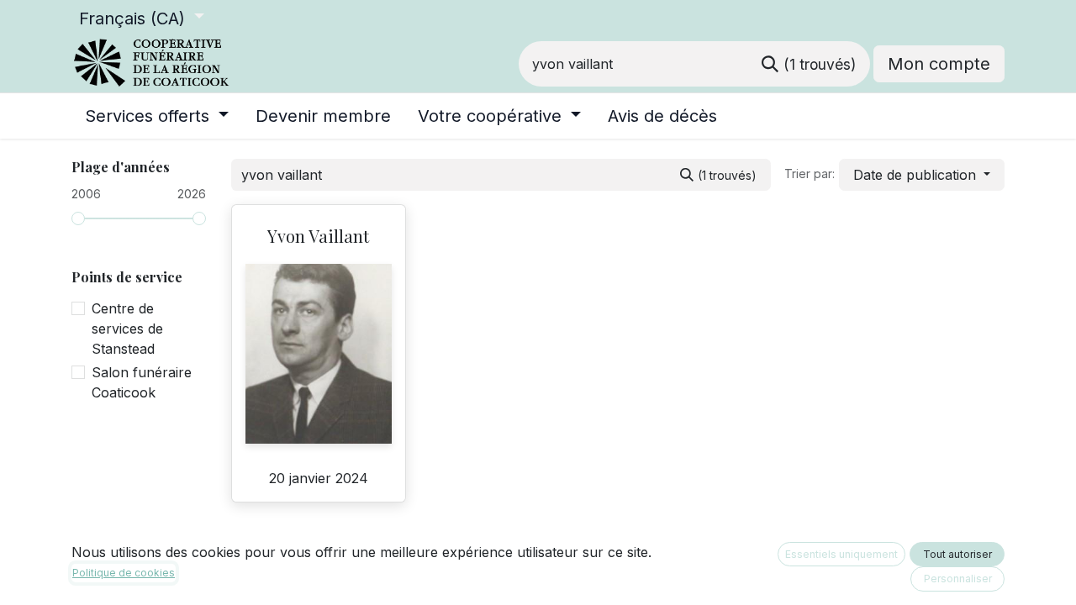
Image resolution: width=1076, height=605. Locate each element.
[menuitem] (156, 116)
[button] (922, 175)
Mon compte (939, 64)
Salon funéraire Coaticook (142, 382)
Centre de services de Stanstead (127, 328)
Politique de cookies (123, 572)
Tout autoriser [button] (957, 554)
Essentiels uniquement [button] (841, 554)
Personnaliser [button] (958, 578)
